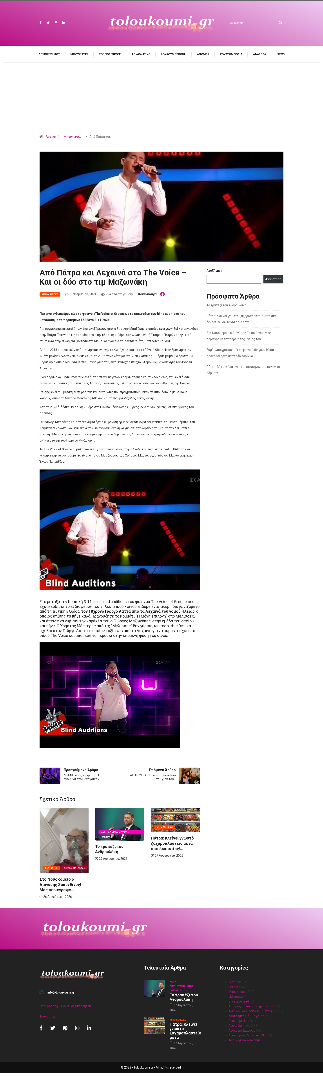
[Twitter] (48, 22)
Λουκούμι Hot (49, 54)
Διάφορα (259, 54)
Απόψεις (203, 54)
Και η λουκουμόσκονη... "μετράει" (61, 832)
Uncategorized (239, 1001)
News (281, 54)
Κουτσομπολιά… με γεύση (246, 1016)
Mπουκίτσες (79, 54)
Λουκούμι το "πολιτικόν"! (246, 1035)
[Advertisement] (161, 100)
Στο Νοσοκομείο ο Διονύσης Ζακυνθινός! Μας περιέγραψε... (171, 884)
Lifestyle (234, 987)
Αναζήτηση (215, 270)
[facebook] (41, 22)
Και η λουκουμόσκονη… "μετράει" (252, 1011)
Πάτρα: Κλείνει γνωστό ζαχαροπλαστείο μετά (185, 1031)
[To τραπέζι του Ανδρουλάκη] (154, 988)
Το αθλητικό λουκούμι (244, 1040)
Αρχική (51, 136)
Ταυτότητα (47, 1016)
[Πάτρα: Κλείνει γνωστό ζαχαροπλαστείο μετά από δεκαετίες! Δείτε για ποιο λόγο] (154, 1025)
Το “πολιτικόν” (110, 54)
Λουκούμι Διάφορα (242, 1030)
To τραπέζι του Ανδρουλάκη (226, 305)
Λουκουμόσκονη (173, 54)
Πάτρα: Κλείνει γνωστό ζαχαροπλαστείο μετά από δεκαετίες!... (116, 843)
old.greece (236, 996)
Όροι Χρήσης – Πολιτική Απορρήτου (65, 1006)
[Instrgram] (56, 22)
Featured (162, 868)
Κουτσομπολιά (231, 54)
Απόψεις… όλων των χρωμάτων (251, 1006)
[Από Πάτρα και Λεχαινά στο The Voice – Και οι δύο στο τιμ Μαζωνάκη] (163, 294)
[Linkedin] (63, 22)
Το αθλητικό (141, 54)
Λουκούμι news (186, 868)
